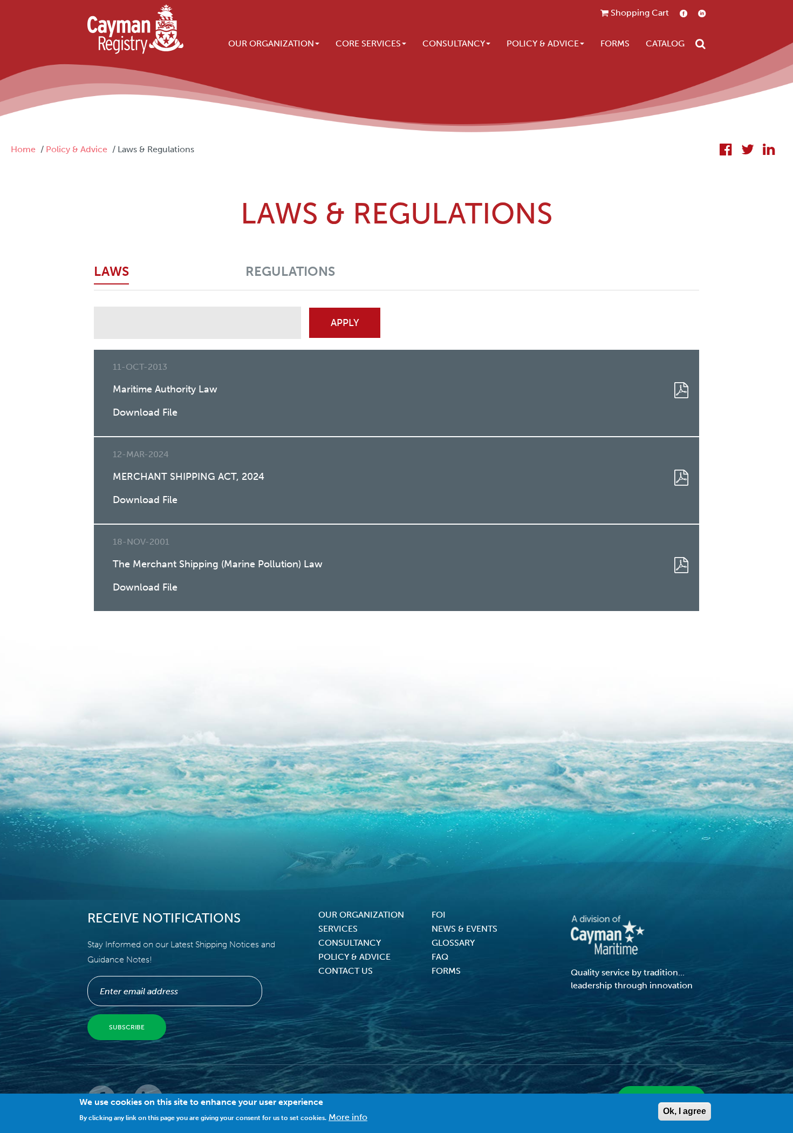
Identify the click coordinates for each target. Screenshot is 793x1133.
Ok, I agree (684, 1111)
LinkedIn (702, 13)
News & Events (464, 929)
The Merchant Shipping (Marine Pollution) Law (218, 564)
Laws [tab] (111, 271)
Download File (145, 412)
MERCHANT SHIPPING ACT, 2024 (188, 477)
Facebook (683, 13)
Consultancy (453, 43)
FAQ (440, 957)
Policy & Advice (543, 43)
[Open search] (700, 44)
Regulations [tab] (290, 271)
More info (348, 1117)
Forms (615, 43)
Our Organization (271, 43)
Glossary (453, 943)
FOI (439, 915)
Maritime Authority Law (165, 389)
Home (23, 149)
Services (338, 929)
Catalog (665, 43)
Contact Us (345, 971)
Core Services (368, 43)
